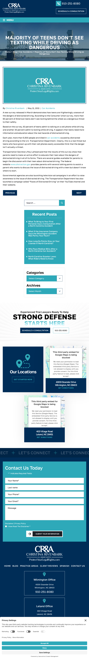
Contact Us (78, 566)
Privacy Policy (20, 523)
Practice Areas (29, 566)
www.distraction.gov (20, 164)
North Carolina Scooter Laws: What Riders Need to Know (42, 257)
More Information (65, 382)
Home (7, 566)
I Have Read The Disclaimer (19, 526)
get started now (23, 379)
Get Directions (66, 388)
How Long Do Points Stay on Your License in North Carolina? (44, 242)
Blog (15, 566)
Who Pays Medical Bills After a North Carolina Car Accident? (42, 250)
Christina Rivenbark (15, 108)
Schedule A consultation (71, 11)
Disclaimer (9, 523)
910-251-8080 (71, 3)
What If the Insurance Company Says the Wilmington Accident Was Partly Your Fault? (43, 233)
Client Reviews (49, 566)
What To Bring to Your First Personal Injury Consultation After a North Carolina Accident (44, 223)
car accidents (53, 138)
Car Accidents (48, 108)
